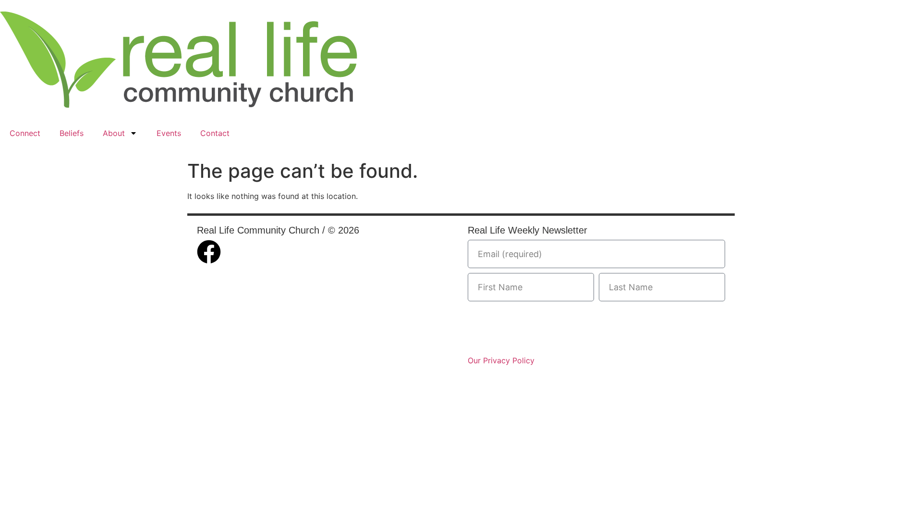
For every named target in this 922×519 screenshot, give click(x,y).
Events (169, 133)
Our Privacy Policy (501, 360)
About (114, 133)
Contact (215, 133)
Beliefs (72, 133)
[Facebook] (209, 252)
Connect (25, 133)
